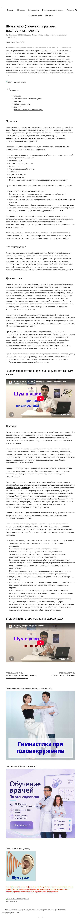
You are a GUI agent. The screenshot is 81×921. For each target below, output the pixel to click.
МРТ (52, 345)
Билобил (10, 496)
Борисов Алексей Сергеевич (18, 899)
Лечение (70, 10)
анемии (61, 136)
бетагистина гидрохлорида (54, 485)
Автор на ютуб (24, 910)
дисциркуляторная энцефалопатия (24, 210)
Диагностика (33, 10)
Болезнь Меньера (16, 177)
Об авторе (21, 10)
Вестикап (25, 488)
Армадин (53, 499)
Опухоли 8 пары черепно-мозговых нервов (27, 191)
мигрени (70, 205)
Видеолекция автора (22, 104)
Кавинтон (55, 493)
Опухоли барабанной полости (21, 169)
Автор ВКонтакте (11, 910)
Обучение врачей (35, 15)
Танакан (18, 496)
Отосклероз (14, 166)
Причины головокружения (52, 10)
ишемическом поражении (46, 194)
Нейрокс (61, 499)
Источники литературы (39, 910)
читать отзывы (11, 901)
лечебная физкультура (45, 610)
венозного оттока (58, 210)
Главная (10, 10)
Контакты (49, 15)
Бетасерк (70, 485)
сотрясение (64, 199)
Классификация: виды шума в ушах (27, 99)
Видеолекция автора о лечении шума (28, 110)
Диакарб (45, 490)
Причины (17, 96)
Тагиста (17, 488)
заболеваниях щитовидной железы (20, 138)
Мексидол (45, 499)
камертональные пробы (43, 320)
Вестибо (9, 488)
